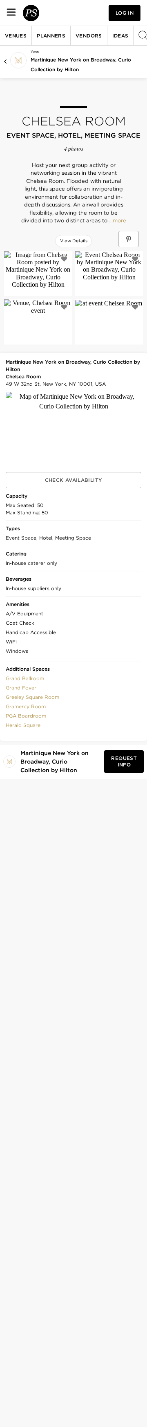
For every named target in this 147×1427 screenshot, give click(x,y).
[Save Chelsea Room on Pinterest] (128, 239)
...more (116, 221)
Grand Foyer (21, 688)
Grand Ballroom (25, 678)
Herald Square (23, 725)
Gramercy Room (26, 706)
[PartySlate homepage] (31, 13)
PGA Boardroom (26, 716)
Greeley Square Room (32, 697)
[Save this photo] (64, 259)
